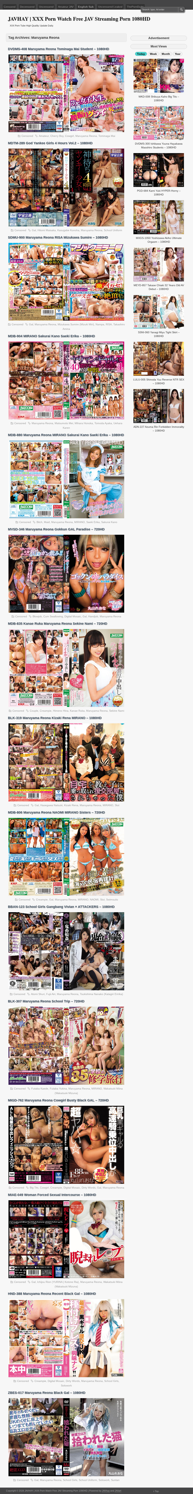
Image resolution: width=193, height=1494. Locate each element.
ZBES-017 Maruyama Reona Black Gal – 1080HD (46, 1393)
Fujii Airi (50, 994)
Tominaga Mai (106, 135)
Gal (34, 230)
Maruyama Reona (86, 135)
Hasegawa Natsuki (51, 805)
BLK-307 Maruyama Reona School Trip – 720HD (46, 1001)
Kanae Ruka (77, 710)
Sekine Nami (116, 710)
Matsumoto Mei (64, 423)
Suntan (115, 1480)
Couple (34, 710)
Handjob (93, 616)
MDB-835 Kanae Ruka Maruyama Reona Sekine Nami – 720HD (57, 623)
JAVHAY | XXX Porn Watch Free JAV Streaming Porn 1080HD (79, 18)
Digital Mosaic (72, 616)
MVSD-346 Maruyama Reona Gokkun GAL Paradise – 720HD (56, 529)
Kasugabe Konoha (68, 230)
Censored (9, 6)
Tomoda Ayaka (103, 423)
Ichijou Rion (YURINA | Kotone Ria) (58, 1281)
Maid (47, 522)
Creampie (45, 710)
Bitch (39, 522)
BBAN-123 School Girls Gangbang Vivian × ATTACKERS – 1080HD (61, 907)
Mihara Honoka (84, 423)
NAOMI (94, 899)
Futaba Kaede (39, 1088)
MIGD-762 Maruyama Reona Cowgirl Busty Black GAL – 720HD (58, 1100)
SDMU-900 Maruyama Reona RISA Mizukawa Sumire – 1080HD (58, 237)
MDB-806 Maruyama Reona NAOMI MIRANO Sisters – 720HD (56, 812)
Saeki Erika (93, 522)
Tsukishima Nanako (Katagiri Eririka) (101, 994)
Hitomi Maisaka (47, 230)
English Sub (86, 6)
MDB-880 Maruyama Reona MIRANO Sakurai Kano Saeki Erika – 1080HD (66, 435)
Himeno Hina (60, 710)
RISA (109, 324)
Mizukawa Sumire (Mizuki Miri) (76, 324)
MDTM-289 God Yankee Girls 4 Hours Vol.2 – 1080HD (50, 143)
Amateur (44, 135)
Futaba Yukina (58, 1088)
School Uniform (113, 230)
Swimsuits (112, 899)
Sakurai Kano (109, 522)
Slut (117, 805)
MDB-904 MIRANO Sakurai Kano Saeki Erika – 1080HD (51, 336)
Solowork (66, 1385)
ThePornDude (135, 6)
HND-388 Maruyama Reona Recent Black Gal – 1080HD (52, 1294)
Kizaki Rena (71, 805)
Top (157, 1491)
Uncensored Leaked (110, 6)
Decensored (27, 6)
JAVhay (106, 1490)
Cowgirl (69, 135)
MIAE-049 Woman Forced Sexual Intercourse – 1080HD (52, 1195)
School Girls (111, 1380)
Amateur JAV (66, 6)
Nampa (100, 324)
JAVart (118, 1490)
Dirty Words (89, 1187)
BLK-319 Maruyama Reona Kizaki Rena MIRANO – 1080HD (55, 718)
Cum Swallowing (53, 616)
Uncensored (46, 6)
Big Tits (34, 1187)
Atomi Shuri (38, 994)
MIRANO (79, 522)
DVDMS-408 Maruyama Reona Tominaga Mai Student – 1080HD (58, 49)
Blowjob (37, 616)
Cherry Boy (57, 135)
